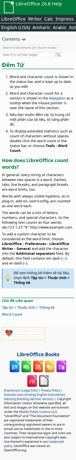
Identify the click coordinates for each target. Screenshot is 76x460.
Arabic (60, 27)
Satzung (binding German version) (29, 399)
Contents (11, 39)
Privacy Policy (50, 390)
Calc (48, 19)
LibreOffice (13, 19)
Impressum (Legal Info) (21, 390)
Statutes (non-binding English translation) (34, 394)
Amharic (41, 27)
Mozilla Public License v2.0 (38, 412)
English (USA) (15, 27)
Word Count (12, 314)
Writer (35, 19)
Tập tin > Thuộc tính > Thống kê (28, 307)
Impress (65, 19)
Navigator (57, 98)
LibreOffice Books (38, 354)
